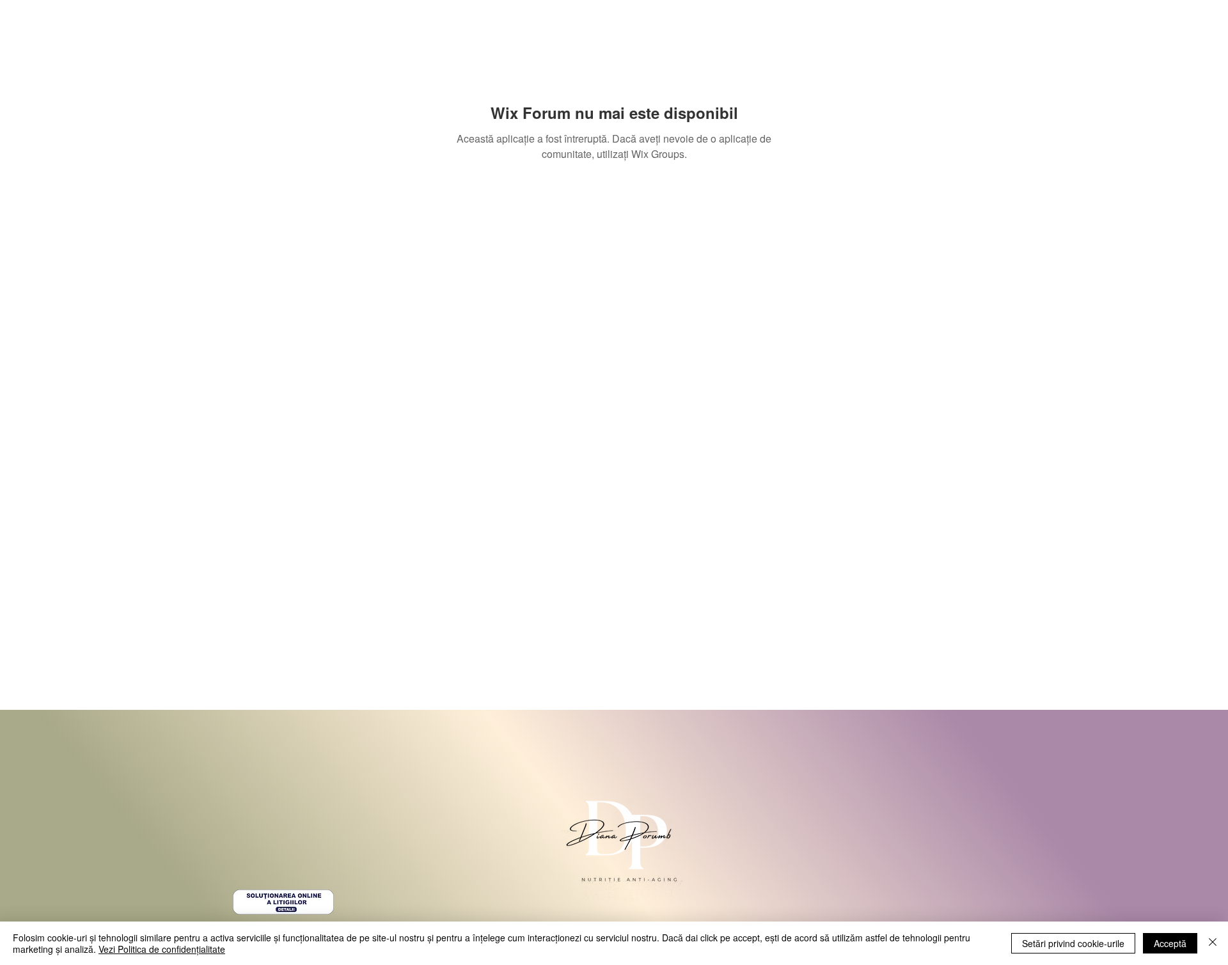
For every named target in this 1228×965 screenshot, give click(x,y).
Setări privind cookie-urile (1073, 943)
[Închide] (1212, 943)
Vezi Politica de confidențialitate (161, 949)
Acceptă (1170, 943)
